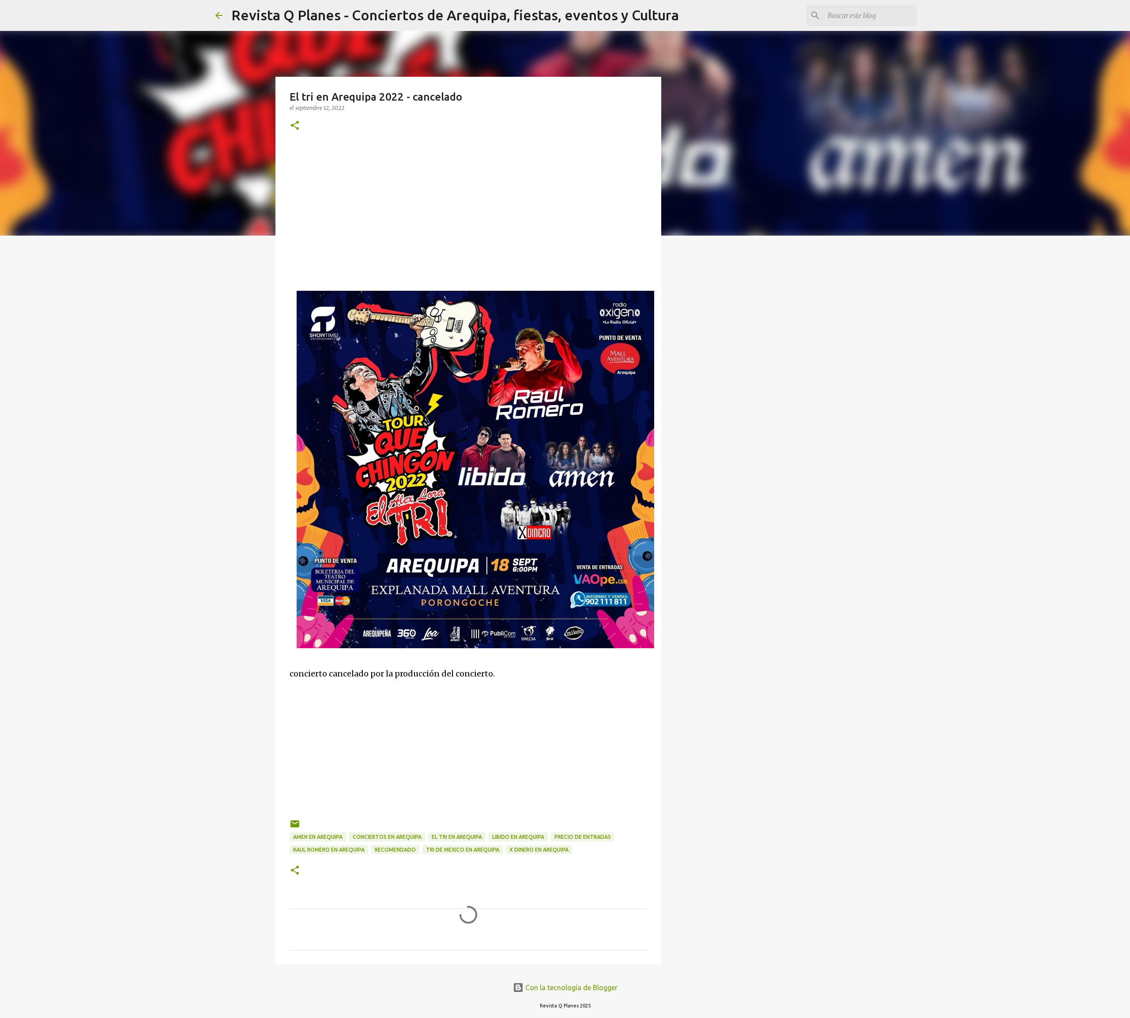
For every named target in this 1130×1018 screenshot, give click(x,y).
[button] (295, 126)
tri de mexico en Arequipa (462, 850)
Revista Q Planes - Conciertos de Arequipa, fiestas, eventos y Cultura (455, 15)
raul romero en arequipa (329, 850)
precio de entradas (582, 837)
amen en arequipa (318, 837)
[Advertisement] (468, 211)
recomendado (395, 850)
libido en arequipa (518, 837)
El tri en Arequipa (457, 837)
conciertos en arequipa (387, 837)
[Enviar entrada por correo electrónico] (295, 827)
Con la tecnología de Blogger (571, 988)
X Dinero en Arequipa (539, 850)
